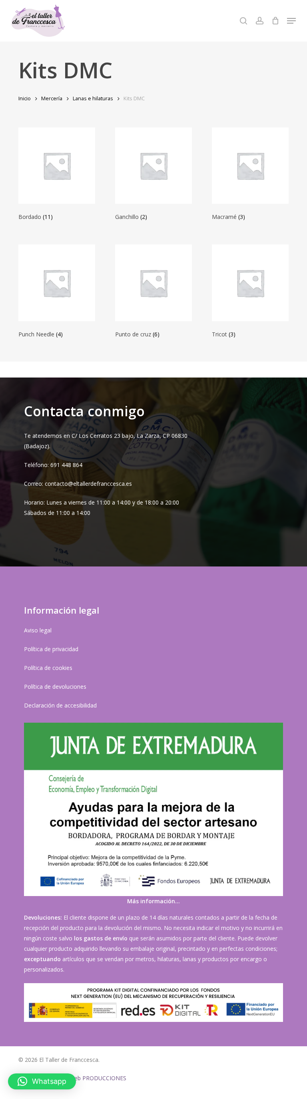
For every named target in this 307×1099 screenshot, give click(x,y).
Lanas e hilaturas (93, 98)
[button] (291, 21)
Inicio (24, 98)
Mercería (51, 98)
